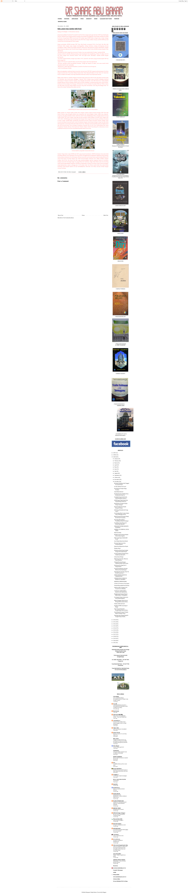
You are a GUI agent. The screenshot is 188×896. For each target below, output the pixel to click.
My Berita (115, 865)
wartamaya (116, 834)
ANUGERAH (75, 18)
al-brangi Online (117, 853)
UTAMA (60, 18)
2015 (114, 630)
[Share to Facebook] (83, 172)
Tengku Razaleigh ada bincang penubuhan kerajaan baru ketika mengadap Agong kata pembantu (120, 741)
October (116, 477)
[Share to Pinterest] (84, 172)
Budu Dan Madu (117, 532)
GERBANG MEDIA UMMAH (119, 859)
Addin (114, 872)
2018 (114, 636)
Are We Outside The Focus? (120, 486)
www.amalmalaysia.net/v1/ (119, 876)
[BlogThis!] (80, 172)
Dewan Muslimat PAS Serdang (120, 881)
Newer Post (60, 215)
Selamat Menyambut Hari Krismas (121, 585)
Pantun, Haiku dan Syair (119, 603)
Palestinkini (116, 696)
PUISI (82, 18)
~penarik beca (116, 720)
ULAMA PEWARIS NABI (118, 800)
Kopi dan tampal (117, 823)
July (115, 471)
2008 (114, 454)
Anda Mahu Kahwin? (118, 491)
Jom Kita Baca (116, 787)
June (115, 469)
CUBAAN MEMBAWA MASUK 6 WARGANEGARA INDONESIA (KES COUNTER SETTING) (120, 706)
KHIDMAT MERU (117, 808)
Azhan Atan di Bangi (118, 556)
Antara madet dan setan (118, 835)
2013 (114, 625)
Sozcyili (115, 703)
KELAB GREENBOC (117, 768)
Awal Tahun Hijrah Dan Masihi (121, 541)
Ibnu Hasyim (116, 711)
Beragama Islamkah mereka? (119, 824)
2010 (114, 619)
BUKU (95, 18)
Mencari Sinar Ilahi (117, 819)
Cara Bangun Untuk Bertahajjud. (120, 775)
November (116, 479)
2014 (114, 628)
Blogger (104, 892)
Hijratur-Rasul (117, 548)
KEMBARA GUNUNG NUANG (120, 581)
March (116, 462)
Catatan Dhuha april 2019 (118, 747)
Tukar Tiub (116, 727)
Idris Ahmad (116, 745)
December (116, 481)
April (115, 465)
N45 (114, 762)
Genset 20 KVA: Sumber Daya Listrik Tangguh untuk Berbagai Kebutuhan (119, 723)
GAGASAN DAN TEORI (106, 18)
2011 (114, 621)
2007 (114, 452)
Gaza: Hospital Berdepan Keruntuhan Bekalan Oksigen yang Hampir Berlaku (120, 699)
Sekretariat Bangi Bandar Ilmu (120, 845)
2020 (114, 640)
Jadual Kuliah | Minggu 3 (118, 820)
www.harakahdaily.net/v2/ (119, 868)
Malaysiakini (116, 874)
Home (83, 215)
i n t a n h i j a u (116, 839)
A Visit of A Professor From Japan (121, 583)
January (116, 458)
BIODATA (66, 18)
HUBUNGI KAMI (62, 21)
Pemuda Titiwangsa (118, 870)
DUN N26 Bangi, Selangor (119, 813)
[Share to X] (82, 172)
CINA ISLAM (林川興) (118, 714)
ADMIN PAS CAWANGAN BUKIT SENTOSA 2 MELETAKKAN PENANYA (120, 803)
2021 (114, 642)
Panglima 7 (116, 774)
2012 (114, 623)
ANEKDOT (89, 18)
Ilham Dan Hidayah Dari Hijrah (121, 546)
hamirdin (115, 784)
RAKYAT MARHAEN (117, 756)
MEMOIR (116, 18)
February (116, 460)
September (116, 475)
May (115, 467)
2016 (114, 632)
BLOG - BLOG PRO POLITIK (119, 779)
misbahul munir (117, 828)
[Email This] (79, 172)
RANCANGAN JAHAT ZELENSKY (120, 729)
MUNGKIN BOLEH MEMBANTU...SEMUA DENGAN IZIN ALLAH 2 (119, 796)
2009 (114, 456)
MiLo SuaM (115, 738)
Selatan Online (116, 879)
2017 (114, 634)
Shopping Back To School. (118, 809)
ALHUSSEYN (116, 750)
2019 (114, 638)
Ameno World (116, 732)
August (116, 473)
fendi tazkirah (116, 793)
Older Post (105, 215)
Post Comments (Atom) (68, 217)
